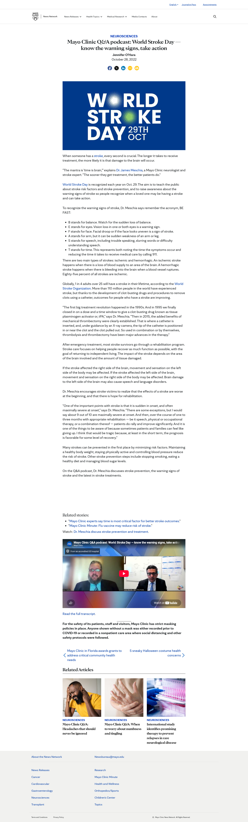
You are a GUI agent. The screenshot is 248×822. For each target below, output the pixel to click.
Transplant (37, 804)
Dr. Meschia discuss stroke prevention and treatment (111, 531)
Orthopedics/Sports (107, 790)
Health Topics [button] (93, 16)
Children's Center (105, 797)
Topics (98, 804)
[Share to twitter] (117, 68)
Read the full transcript (79, 614)
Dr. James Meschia (129, 170)
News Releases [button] (71, 16)
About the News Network (46, 756)
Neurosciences (40, 797)
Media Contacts (139, 16)
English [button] (173, 4)
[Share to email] (130, 68)
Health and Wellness (107, 784)
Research (100, 770)
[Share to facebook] (110, 68)
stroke (98, 156)
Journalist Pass (189, 4)
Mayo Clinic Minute (106, 777)
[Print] (136, 68)
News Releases (40, 770)
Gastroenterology (42, 790)
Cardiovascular (40, 784)
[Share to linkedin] (123, 68)
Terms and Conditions (39, 817)
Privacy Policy (58, 817)
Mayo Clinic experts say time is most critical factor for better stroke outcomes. (124, 521)
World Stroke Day (75, 184)
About (154, 16)
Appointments (210, 4)
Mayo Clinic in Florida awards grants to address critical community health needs (94, 655)
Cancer (35, 777)
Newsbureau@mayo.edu (109, 756)
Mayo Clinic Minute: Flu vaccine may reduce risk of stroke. (110, 525)
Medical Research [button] (116, 16)
